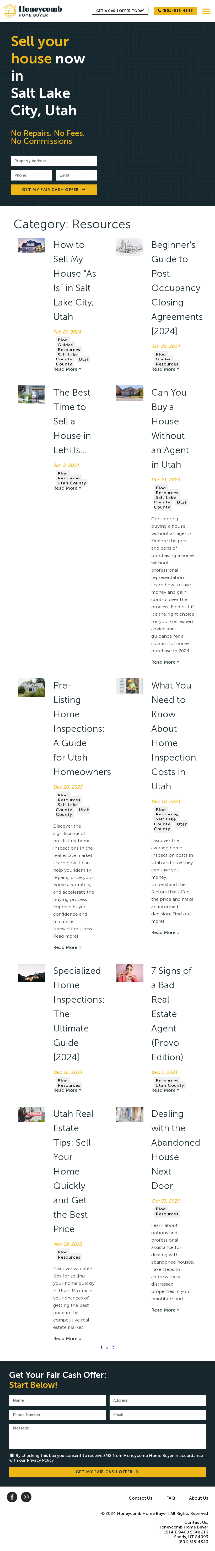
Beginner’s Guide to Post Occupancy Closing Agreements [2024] (177, 288)
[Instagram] (26, 1497)
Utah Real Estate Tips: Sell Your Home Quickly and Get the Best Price (73, 1171)
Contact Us (140, 1498)
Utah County (73, 362)
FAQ (170, 1498)
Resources (69, 349)
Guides (65, 344)
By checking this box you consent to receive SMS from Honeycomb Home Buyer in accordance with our (106, 1458)
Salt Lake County (67, 357)
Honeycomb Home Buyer (142, 1513)
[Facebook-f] (12, 1497)
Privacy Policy (40, 1460)
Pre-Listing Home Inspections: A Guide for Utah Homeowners (82, 728)
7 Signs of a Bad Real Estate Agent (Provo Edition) (171, 1014)
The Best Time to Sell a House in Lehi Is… (72, 421)
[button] (206, 11)
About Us (198, 1498)
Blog (63, 339)
